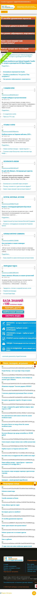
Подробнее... (6, 110)
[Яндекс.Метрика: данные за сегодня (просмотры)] (6, 593)
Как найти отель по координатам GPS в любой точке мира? (18, 455)
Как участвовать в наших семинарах (13, 243)
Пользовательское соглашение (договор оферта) (18, 582)
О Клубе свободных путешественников (14, 98)
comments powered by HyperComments (14, 356)
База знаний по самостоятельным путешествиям (18, 258)
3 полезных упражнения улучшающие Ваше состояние (17, 393)
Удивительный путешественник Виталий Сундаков (19, 221)
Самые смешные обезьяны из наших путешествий (18, 275)
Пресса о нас (7, 570)
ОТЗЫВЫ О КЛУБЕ (9, 125)
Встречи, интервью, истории (14, 197)
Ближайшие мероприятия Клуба (14, 72)
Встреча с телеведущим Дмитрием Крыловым (16, 207)
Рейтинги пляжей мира (8, 491)
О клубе (6, 564)
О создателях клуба (9, 114)
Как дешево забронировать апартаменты (18, 33)
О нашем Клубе (9, 88)
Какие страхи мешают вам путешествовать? (12, 41)
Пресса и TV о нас (9, 116)
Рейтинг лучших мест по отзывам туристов (14, 49)
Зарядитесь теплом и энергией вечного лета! (17, 288)
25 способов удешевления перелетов (16, 18)
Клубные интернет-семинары (14, 234)
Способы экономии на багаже (10, 498)
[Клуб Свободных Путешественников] (18, 7)
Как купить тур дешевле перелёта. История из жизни (17, 400)
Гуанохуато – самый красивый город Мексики (14, 480)
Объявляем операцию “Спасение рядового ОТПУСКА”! (17, 386)
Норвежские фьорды (9, 291)
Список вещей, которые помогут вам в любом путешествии (18, 442)
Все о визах (30, 564)
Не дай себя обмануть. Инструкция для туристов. (17, 171)
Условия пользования (10, 566)
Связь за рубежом (7, 539)
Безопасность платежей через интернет (15, 183)
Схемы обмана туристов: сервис (11, 505)
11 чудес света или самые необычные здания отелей (17, 546)
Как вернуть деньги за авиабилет (14, 25)
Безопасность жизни (11, 161)
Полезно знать (31, 571)
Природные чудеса (10, 266)
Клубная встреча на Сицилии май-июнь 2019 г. (16, 134)
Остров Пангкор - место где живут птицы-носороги (16, 371)
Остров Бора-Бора (9, 293)
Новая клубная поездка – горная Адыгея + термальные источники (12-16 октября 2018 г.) (17, 463)
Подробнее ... (6, 66)
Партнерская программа (11, 571)
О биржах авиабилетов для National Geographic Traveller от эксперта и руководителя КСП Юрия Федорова (18, 62)
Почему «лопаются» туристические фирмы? (17, 186)
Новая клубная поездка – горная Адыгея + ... (17, 149)
